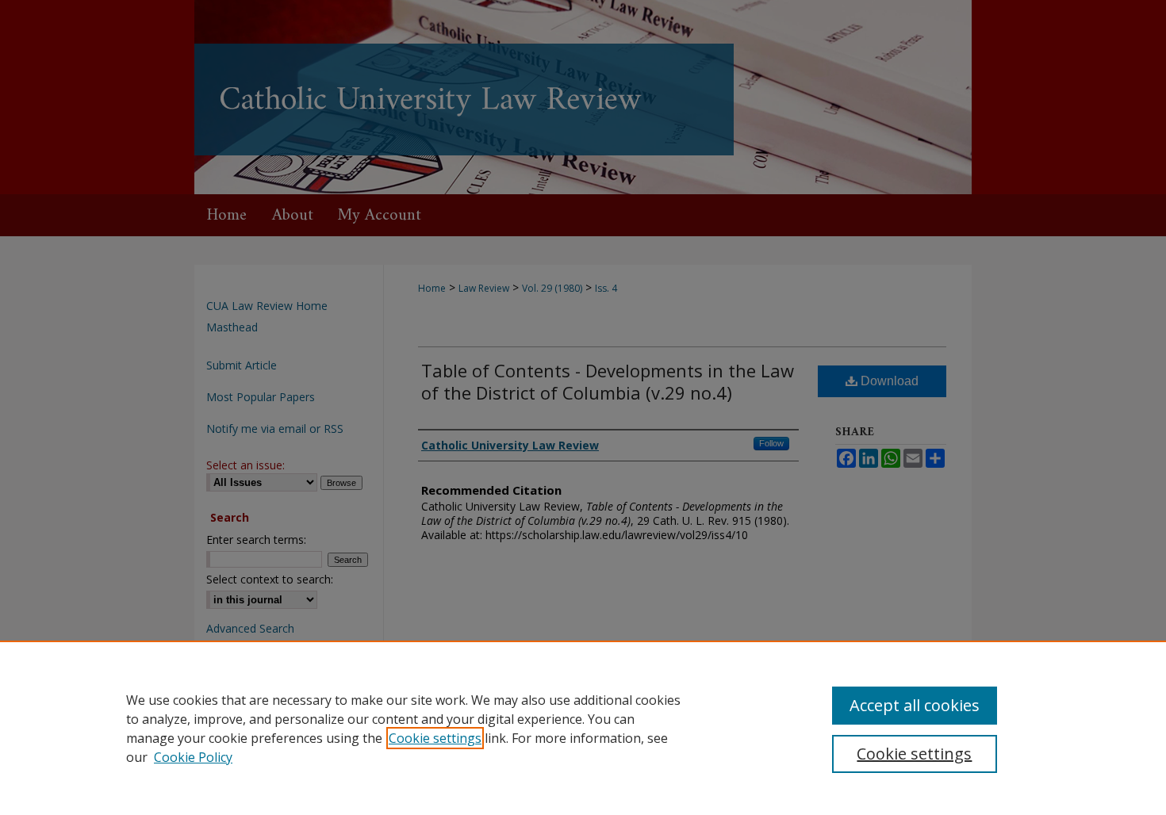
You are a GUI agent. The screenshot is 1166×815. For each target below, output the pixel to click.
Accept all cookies (915, 705)
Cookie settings (435, 738)
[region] (583, 728)
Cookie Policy (193, 757)
